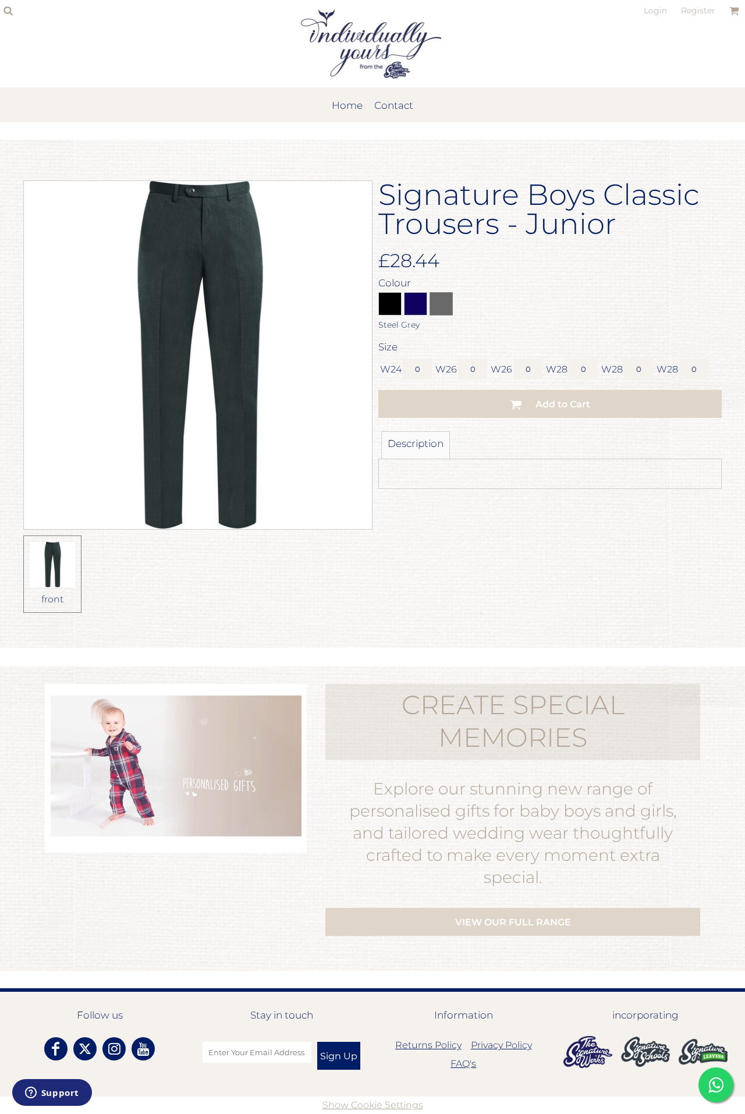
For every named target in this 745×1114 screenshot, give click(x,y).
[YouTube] (143, 1048)
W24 (391, 369)
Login (655, 10)
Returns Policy (428, 1045)
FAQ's (463, 1063)
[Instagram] (114, 1048)
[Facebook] (56, 1048)
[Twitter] (85, 1048)
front (52, 599)
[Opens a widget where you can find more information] (52, 1093)
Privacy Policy (501, 1045)
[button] (587, 1052)
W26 (446, 369)
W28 (556, 369)
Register (698, 10)
